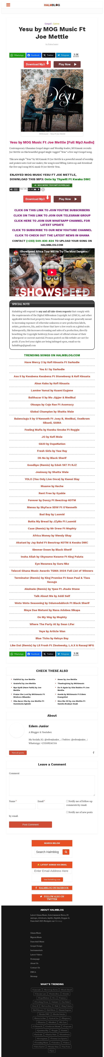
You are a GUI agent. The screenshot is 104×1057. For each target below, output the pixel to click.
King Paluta (67, 1006)
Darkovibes (54, 993)
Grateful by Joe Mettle (24, 683)
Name (13, 801)
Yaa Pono (66, 1046)
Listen (56, 23)
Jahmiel (55, 1002)
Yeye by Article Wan (52, 631)
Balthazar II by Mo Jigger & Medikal (52, 397)
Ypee (52, 1050)
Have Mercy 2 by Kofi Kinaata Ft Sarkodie (52, 362)
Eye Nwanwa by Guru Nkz (52, 563)
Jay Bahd (66, 1002)
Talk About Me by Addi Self (52, 596)
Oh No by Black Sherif (52, 458)
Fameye (62, 998)
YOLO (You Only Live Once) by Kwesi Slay (52, 479)
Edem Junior (53, 44)
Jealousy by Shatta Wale (52, 472)
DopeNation (44, 998)
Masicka (41, 1022)
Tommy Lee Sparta (59, 1038)
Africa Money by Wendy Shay (52, 535)
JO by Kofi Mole (52, 436)
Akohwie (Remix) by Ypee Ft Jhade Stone (52, 589)
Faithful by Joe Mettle (24, 679)
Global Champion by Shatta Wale (52, 411)
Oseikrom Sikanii (53, 1026)
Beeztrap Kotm (51, 989)
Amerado (37, 989)
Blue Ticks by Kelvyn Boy (52, 638)
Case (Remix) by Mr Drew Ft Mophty (52, 528)
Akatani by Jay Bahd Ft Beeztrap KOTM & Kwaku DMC (52, 542)
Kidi (56, 1006)
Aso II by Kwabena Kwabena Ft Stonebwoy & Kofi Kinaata (52, 376)
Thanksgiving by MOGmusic (71, 683)
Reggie (55, 1030)
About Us (34, 963)
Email (41, 801)
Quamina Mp (43, 1030)
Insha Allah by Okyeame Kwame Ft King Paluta (52, 556)
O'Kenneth (37, 1026)
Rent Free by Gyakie (52, 493)
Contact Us (35, 967)
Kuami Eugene (65, 1010)
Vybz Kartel (40, 1046)
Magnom (66, 1018)
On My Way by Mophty (52, 617)
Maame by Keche (52, 486)
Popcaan (67, 1026)
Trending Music (41, 1042)
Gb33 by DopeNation (52, 443)
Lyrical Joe (54, 1018)
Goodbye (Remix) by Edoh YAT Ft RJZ (52, 465)
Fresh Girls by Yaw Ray (52, 450)
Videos (67, 1042)
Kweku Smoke (59, 1014)
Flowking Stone (41, 1002)
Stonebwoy (65, 1034)
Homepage (35, 959)
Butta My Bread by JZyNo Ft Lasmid (52, 521)
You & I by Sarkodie (52, 369)
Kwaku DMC (45, 1014)
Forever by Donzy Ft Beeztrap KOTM (52, 500)
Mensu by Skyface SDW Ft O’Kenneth (52, 507)
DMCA (33, 972)
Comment (14, 773)
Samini (64, 1030)
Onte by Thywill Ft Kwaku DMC (68, 179)
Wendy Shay (53, 1046)
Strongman (42, 1038)
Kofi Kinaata (39, 1010)
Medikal (52, 1022)
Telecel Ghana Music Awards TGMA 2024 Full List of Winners (52, 570)
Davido (66, 993)
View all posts (18, 752)
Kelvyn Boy (46, 1006)
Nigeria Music (36, 937)
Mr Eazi (63, 1022)
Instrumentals (36, 950)
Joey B (35, 1006)
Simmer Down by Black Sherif (52, 549)
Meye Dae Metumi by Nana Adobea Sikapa (52, 610)
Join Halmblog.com (52, 879)
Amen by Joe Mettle (67, 679)
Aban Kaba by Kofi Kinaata (52, 383)
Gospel (48, 23)
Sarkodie (38, 1034)
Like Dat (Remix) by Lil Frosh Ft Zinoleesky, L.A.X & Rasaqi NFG (52, 645)
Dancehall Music (37, 941)
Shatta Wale (51, 1034)
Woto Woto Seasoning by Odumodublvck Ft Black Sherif (52, 603)
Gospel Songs (36, 946)
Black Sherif (66, 989)
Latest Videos (36, 954)
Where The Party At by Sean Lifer (52, 624)
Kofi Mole (51, 1010)
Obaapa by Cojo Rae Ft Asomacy (52, 404)
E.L (54, 998)
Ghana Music (35, 933)
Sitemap (58, 921)
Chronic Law (41, 993)
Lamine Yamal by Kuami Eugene (52, 390)
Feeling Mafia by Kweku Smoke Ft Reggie (52, 429)
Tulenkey (56, 1042)
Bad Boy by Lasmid (52, 514)
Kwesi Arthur (40, 1018)
